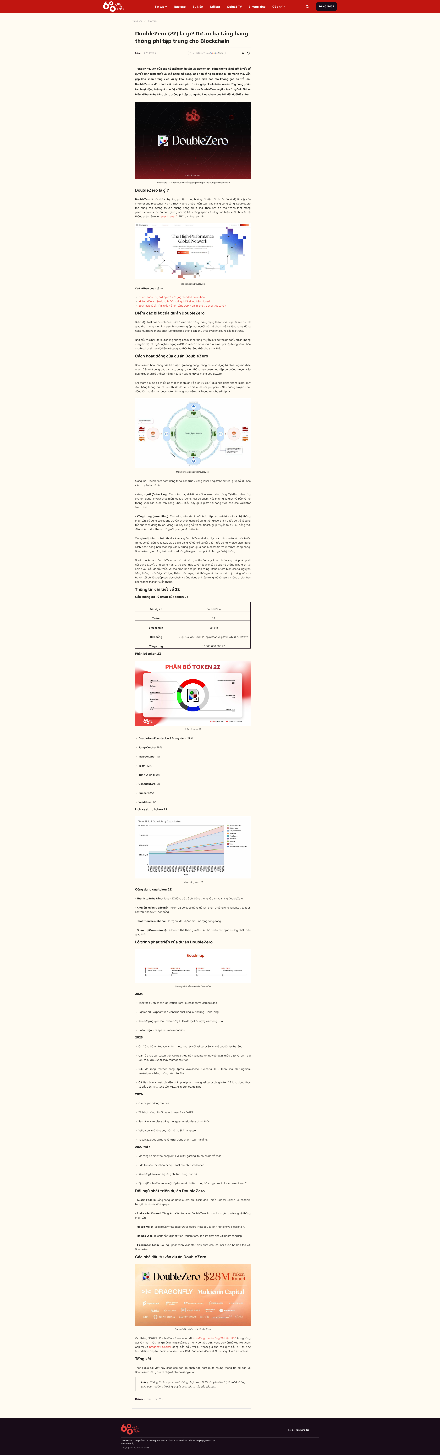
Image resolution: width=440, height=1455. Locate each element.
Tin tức (160, 7)
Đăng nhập (326, 6)
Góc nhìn (278, 7)
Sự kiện (198, 7)
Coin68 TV (234, 7)
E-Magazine (257, 7)
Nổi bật (215, 7)
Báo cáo (180, 7)
